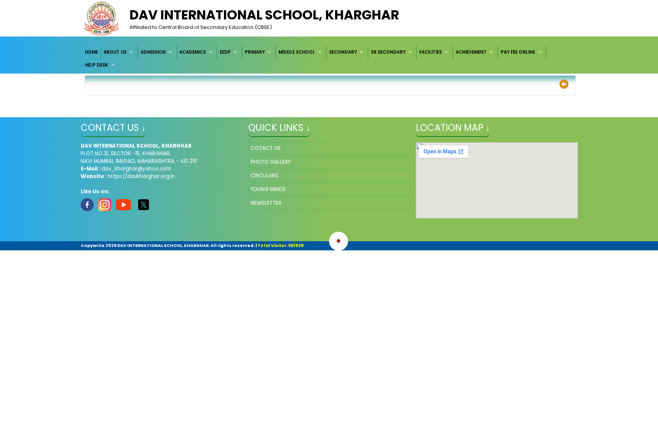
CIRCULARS (264, 175)
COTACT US (266, 148)
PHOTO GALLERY (271, 162)
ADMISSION (153, 52)
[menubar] (329, 59)
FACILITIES (430, 52)
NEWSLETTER (266, 203)
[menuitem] (92, 52)
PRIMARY (255, 52)
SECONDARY (343, 52)
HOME (91, 52)
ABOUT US (115, 52)
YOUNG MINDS (268, 189)
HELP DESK (96, 65)
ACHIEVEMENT (471, 52)
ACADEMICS (192, 52)
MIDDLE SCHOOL (296, 52)
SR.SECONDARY (388, 52)
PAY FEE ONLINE (518, 52)
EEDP (225, 52)
